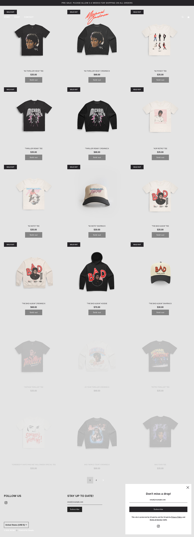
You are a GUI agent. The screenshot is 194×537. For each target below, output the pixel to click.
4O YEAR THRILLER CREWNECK (97, 381)
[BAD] (97, 427)
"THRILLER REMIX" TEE (33, 148)
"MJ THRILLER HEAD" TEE (33, 71)
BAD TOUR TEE (160, 458)
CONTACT (29, 17)
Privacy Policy (176, 517)
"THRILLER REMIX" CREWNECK (97, 148)
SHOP (17, 17)
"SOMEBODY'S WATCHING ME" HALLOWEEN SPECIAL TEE (34, 458)
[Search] (183, 17)
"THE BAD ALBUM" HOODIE (97, 303)
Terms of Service (156, 520)
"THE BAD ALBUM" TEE (160, 226)
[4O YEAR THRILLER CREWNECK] (97, 349)
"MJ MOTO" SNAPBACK (97, 226)
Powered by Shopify (26, 530)
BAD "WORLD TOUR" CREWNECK (97, 458)
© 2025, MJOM (9, 530)
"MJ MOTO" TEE (33, 226)
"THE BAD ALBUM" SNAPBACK (160, 303)
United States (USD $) (15, 525)
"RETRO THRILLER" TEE (160, 381)
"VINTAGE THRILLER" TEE (33, 381)
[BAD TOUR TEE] (160, 427)
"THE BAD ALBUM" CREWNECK (33, 303)
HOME (7, 17)
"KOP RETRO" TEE (160, 148)
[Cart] (189, 17)
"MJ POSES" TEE (160, 71)
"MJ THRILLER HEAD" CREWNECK (97, 71)
